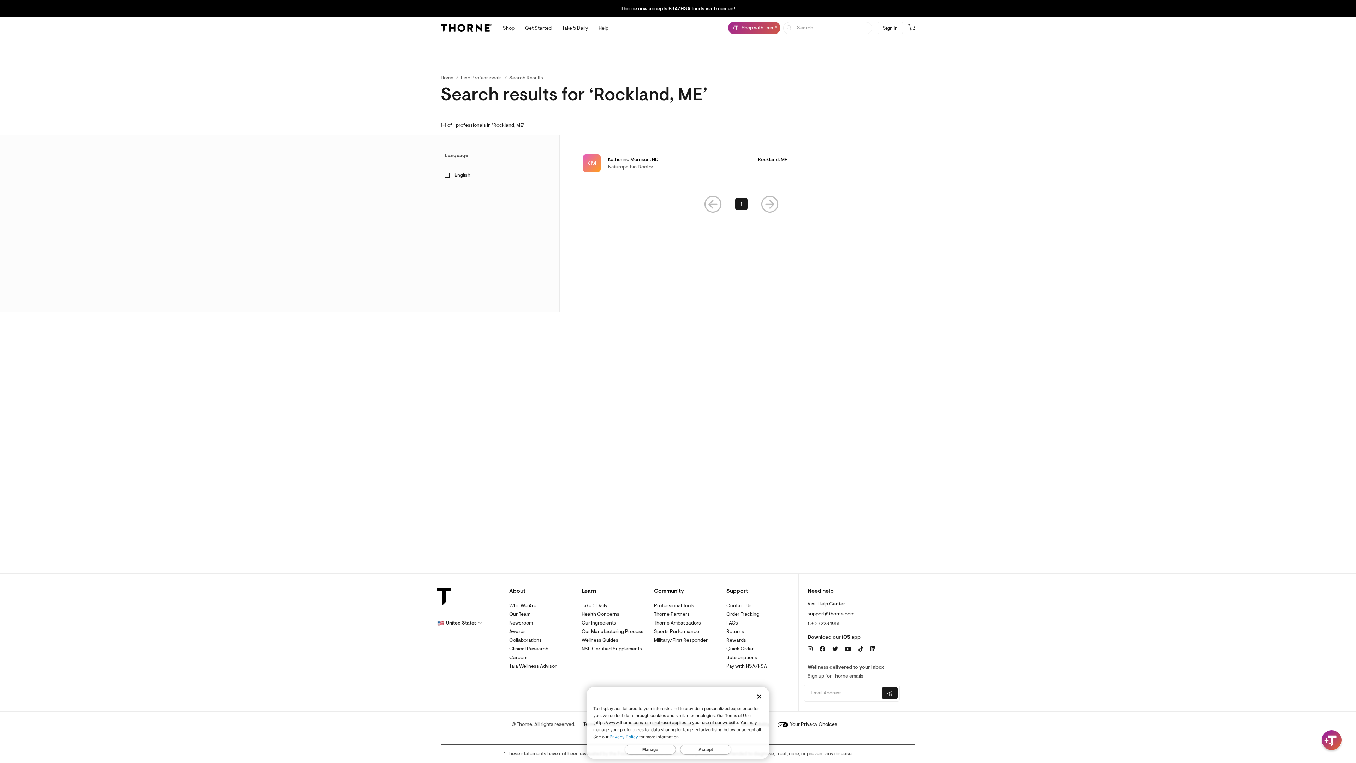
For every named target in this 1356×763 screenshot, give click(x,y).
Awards (517, 631)
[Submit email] (890, 693)
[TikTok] (860, 649)
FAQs (732, 623)
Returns (735, 631)
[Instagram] (810, 649)
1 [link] (741, 204)
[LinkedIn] (872, 649)
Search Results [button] (526, 78)
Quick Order (740, 649)
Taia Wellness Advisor (533, 666)
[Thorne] (466, 28)
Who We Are (522, 606)
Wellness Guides (600, 640)
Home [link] (447, 78)
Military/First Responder (681, 640)
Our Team (519, 614)
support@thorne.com (831, 614)
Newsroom (521, 623)
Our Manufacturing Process (612, 631)
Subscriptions (741, 658)
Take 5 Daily (594, 606)
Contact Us (739, 606)
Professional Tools (674, 606)
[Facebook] (822, 649)
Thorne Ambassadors (677, 623)
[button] (713, 204)
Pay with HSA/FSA (746, 666)
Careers (518, 658)
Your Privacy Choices (813, 724)
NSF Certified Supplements (612, 649)
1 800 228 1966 (824, 624)
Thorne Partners (672, 614)
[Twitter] (835, 649)
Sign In (890, 28)
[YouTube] (848, 649)
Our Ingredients (599, 623)
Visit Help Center (826, 604)
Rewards (736, 640)
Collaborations (525, 640)
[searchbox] (828, 28)
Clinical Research (528, 649)
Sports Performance (676, 631)
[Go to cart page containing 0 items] (911, 28)
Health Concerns (600, 614)
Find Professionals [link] (481, 78)
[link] (741, 163)
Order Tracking (742, 614)
